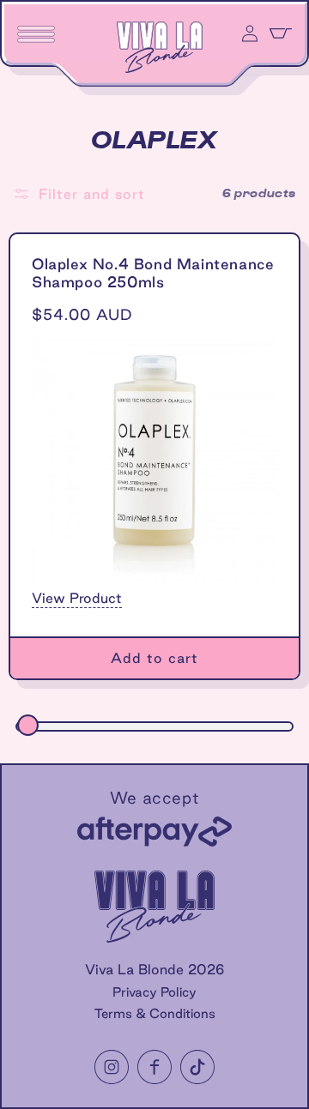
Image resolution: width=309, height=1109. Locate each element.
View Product (77, 598)
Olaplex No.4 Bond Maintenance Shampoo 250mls (153, 273)
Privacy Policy (154, 992)
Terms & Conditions (154, 1013)
